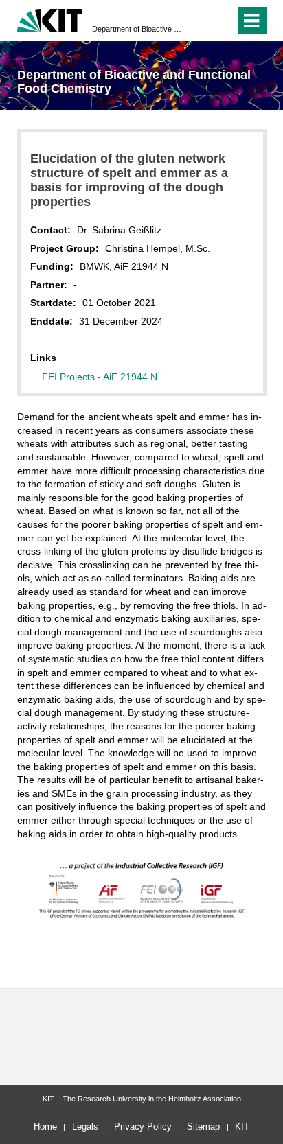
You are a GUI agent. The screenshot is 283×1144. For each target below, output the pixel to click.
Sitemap (203, 1126)
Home (45, 1126)
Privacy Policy (143, 1126)
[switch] (221, 20)
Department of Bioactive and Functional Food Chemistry (137, 29)
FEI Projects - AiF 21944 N (99, 376)
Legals (85, 1126)
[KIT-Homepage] (49, 18)
